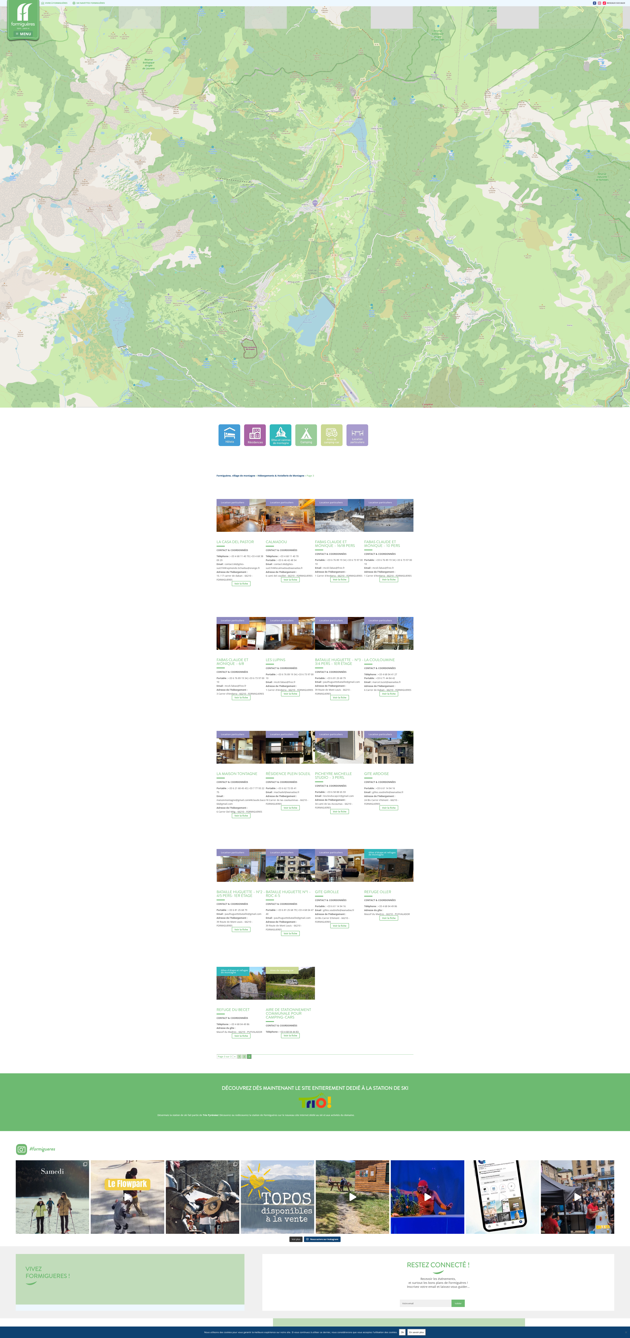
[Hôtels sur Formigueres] (229, 445)
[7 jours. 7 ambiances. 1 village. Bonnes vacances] (52, 1197)
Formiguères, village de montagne (236, 475)
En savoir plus (416, 1332)
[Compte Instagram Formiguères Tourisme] (599, 3)
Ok (402, 1332)
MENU (25, 33)
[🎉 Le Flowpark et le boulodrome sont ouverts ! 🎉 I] (127, 1197)
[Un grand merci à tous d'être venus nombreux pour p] (427, 1197)
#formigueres (42, 1148)
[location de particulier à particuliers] (357, 445)
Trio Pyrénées (210, 1115)
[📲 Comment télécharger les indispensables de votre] (502, 1197)
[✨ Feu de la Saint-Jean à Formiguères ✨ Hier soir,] (577, 1197)
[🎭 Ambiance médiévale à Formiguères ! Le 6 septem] (202, 1197)
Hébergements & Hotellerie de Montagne (281, 475)
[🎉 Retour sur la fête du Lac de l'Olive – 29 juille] (352, 1197)
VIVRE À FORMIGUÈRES (56, 3)
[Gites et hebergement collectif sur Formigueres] (280, 445)
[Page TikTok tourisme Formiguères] (604, 3)
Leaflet (626, 406)
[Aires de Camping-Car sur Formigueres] (332, 445)
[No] (626, 1332)
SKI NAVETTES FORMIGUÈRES (90, 3)
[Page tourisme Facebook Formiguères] (594, 3)
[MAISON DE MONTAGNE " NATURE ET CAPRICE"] (315, 203)
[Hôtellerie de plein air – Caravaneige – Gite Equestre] (306, 445)
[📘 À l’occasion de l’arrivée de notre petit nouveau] (277, 1197)
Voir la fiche (241, 583)
